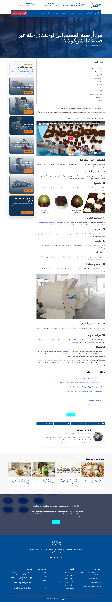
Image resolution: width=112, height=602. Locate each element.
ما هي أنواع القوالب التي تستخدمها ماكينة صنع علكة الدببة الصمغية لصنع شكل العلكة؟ (80, 382)
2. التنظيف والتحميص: (97, 71)
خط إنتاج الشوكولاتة (97, 396)
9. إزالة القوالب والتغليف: (96, 94)
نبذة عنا (80, 13)
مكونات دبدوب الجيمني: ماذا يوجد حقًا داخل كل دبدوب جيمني (93, 481)
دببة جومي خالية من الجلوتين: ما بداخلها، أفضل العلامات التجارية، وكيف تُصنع (21, 482)
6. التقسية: (99, 84)
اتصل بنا (72, 13)
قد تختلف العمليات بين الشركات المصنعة (48, 360)
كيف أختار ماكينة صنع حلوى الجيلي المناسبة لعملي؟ (89, 378)
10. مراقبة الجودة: (98, 97)
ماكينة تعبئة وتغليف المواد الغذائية (65, 582)
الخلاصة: (100, 100)
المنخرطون (49, 257)
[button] (96, 423)
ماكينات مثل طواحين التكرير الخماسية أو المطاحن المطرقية (54, 222)
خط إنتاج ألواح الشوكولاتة (95, 400)
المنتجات (89, 13)
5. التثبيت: (99, 81)
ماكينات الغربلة (67, 187)
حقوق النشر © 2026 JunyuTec (56, 599)
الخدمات (64, 13)
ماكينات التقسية (101, 245)
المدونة (56, 13)
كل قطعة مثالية (76, 354)
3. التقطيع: (99, 75)
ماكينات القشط (101, 234)
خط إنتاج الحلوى (70, 575)
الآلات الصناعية (68, 351)
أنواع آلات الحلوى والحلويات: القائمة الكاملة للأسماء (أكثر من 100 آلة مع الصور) (68, 482)
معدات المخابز (70, 572)
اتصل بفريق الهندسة (26, 212)
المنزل (97, 13)
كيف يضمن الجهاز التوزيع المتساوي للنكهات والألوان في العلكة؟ (86, 387)
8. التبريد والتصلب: (97, 91)
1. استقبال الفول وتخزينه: (96, 68)
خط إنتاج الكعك (70, 588)
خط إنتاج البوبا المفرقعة (68, 585)
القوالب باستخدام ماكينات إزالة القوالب (74, 328)
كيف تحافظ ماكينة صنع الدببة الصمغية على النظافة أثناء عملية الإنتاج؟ (84, 391)
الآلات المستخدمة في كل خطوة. (58, 119)
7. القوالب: (99, 87)
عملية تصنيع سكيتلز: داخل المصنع (93, 404)
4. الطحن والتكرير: (97, 78)
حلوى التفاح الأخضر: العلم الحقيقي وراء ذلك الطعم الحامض (44, 481)
